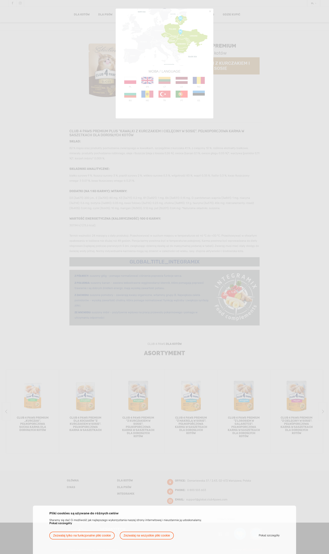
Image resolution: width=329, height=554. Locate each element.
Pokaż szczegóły (60, 523)
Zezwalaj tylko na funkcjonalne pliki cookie (82, 535)
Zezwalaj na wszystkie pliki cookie (147, 535)
